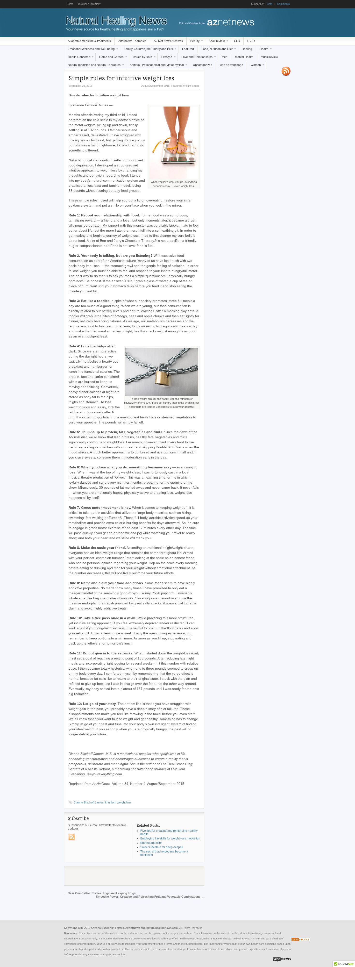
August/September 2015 (155, 85)
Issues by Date (140, 58)
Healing (247, 49)
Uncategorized (202, 65)
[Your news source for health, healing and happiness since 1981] (116, 30)
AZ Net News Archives (168, 41)
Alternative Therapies (132, 41)
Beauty (193, 42)
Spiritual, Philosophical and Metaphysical (155, 66)
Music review (269, 57)
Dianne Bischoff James (88, 802)
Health (262, 50)
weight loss (124, 802)
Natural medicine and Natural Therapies (92, 66)
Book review (215, 42)
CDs (237, 41)
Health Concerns (77, 58)
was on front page (231, 65)
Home (69, 3)
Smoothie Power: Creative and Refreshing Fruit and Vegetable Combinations (150, 896)
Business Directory (89, 3)
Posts (269, 3)
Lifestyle (165, 58)
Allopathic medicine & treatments (89, 41)
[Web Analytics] (300, 940)
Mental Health (244, 57)
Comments (283, 3)
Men (224, 57)
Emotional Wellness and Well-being (89, 50)
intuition (110, 802)
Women (254, 66)
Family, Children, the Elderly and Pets (146, 50)
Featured (188, 49)
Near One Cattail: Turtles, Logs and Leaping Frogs (100, 893)
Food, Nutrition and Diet (215, 50)
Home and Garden (110, 58)
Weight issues (191, 85)
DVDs (251, 41)
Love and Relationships (195, 58)
